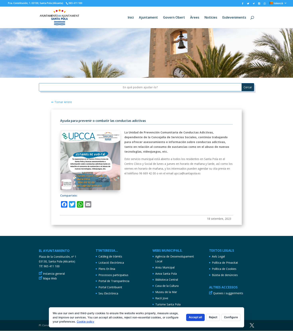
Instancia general (54, 273)
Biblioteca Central (166, 279)
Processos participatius (113, 275)
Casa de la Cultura (167, 286)
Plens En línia (106, 269)
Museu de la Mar (166, 292)
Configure (231, 317)
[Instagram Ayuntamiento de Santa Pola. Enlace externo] (259, 4)
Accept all (195, 317)
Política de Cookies (224, 269)
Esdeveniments (234, 18)
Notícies (211, 18)
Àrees (194, 18)
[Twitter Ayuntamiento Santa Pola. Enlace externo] (248, 4)
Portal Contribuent (110, 287)
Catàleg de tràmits (110, 256)
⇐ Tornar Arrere (61, 102)
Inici (131, 18)
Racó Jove (161, 298)
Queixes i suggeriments (228, 293)
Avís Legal (218, 256)
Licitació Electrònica (111, 262)
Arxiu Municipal (165, 267)
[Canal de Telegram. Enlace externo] (254, 4)
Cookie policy (85, 321)
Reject (213, 317)
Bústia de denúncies (225, 275)
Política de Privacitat (225, 262)
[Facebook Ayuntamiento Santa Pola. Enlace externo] (242, 4)
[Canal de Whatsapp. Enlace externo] (265, 4)
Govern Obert (174, 18)
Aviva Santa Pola (166, 273)
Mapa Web (50, 278)
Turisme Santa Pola (168, 304)
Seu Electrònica (108, 293)
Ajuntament (148, 18)
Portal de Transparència (113, 281)
